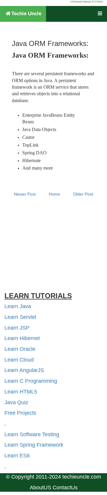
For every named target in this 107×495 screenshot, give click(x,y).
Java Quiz (16, 402)
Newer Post (25, 194)
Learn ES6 (17, 456)
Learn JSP (16, 328)
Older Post (83, 194)
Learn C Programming (30, 381)
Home (54, 194)
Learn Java (17, 306)
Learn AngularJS (24, 370)
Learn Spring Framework (33, 445)
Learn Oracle (19, 349)
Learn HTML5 (20, 392)
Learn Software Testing (31, 434)
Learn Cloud (19, 360)
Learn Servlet (20, 317)
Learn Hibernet (22, 338)
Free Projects (20, 413)
